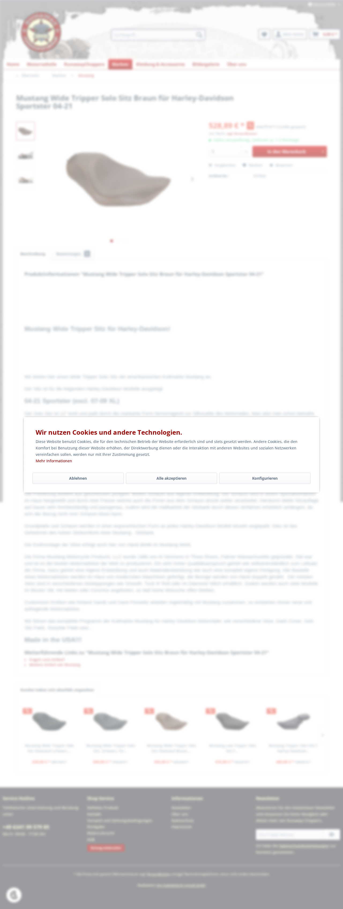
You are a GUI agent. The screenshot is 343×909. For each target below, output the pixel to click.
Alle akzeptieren (171, 478)
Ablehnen (78, 478)
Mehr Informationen (54, 460)
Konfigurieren (265, 478)
